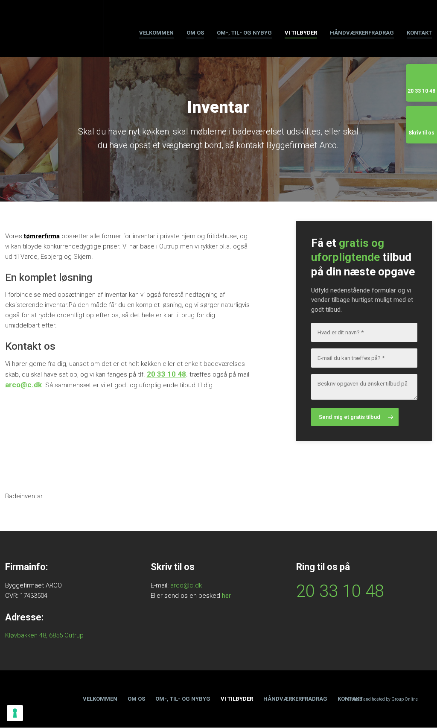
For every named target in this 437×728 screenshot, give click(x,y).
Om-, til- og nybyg (244, 32)
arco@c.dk (23, 384)
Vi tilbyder (301, 32)
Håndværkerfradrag (362, 32)
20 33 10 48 (166, 374)
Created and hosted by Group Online (382, 699)
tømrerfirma (42, 236)
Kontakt (419, 32)
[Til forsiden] (36, 29)
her (226, 595)
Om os (195, 32)
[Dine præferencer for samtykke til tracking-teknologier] (15, 713)
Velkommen (156, 32)
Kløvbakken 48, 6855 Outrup (44, 635)
